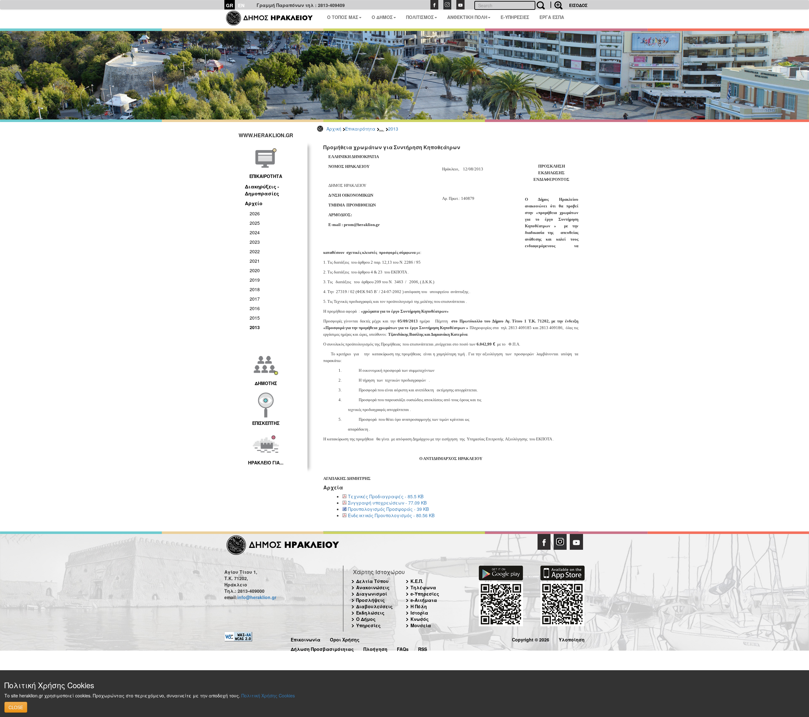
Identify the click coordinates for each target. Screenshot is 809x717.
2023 (255, 242)
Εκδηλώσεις (370, 613)
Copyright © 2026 (530, 638)
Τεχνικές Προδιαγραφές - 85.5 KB (385, 496)
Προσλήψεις (370, 600)
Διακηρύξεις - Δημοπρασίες (262, 190)
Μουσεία (421, 625)
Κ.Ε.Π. (417, 581)
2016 (255, 308)
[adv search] (556, 5)
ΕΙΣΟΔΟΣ (578, 5)
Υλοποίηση (572, 638)
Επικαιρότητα (360, 129)
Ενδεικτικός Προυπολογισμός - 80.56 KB (391, 515)
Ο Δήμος (366, 619)
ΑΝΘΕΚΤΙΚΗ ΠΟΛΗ (467, 17)
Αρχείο (253, 203)
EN (241, 5)
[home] (273, 18)
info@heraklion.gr (256, 597)
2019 (255, 280)
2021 (255, 261)
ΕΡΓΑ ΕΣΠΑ (551, 17)
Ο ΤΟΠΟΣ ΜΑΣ (342, 17)
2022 (255, 251)
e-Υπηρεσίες (425, 594)
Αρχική (333, 129)
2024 (255, 232)
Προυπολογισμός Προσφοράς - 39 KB (388, 509)
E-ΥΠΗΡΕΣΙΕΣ (515, 17)
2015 (255, 318)
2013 (393, 129)
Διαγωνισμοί (371, 594)
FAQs (403, 648)
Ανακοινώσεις (373, 587)
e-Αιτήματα (424, 600)
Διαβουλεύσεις (374, 606)
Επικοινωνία (305, 638)
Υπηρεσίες (368, 625)
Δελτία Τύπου (372, 581)
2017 (255, 299)
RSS (422, 648)
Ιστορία (419, 613)
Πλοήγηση (375, 648)
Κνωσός (420, 619)
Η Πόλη (419, 606)
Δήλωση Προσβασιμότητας (322, 648)
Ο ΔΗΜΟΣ (382, 17)
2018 (255, 289)
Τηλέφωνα (423, 587)
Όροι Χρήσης (345, 638)
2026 (255, 213)
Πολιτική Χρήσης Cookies (268, 695)
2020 (255, 270)
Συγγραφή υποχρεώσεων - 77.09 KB (387, 502)
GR (229, 5)
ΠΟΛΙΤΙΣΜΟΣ (420, 17)
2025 (255, 223)
